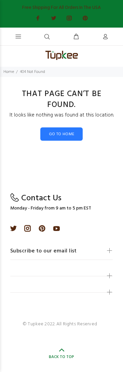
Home (8, 71)
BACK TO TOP (61, 357)
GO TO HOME (61, 134)
